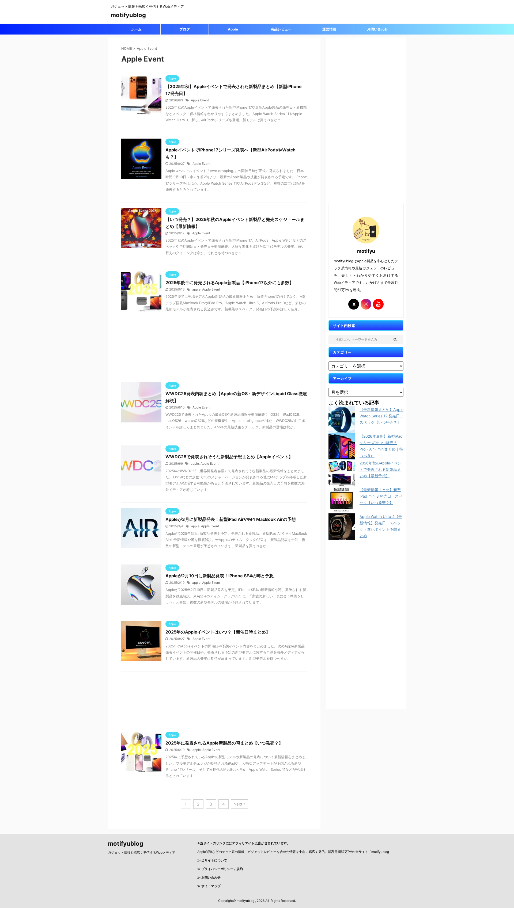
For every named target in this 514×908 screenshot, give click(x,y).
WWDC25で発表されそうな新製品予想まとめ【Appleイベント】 (229, 456)
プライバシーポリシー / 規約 (222, 869)
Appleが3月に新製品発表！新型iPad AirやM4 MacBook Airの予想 (230, 519)
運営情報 (329, 29)
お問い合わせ (377, 29)
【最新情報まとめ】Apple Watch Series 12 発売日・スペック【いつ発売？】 (381, 416)
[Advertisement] (214, 351)
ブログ (184, 29)
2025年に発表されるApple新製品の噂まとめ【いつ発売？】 (224, 743)
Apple (233, 29)
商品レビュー (281, 29)
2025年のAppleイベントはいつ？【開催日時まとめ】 (217, 632)
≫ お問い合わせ (209, 877)
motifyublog (128, 15)
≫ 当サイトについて (212, 860)
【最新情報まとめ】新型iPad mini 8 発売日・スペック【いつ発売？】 (381, 496)
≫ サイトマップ (209, 886)
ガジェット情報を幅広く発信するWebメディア (141, 852)
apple (196, 289)
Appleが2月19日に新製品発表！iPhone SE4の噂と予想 (219, 575)
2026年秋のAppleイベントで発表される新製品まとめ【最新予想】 (380, 469)
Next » (239, 804)
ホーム (136, 29)
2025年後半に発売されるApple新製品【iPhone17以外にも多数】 (231, 282)
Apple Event (200, 100)
